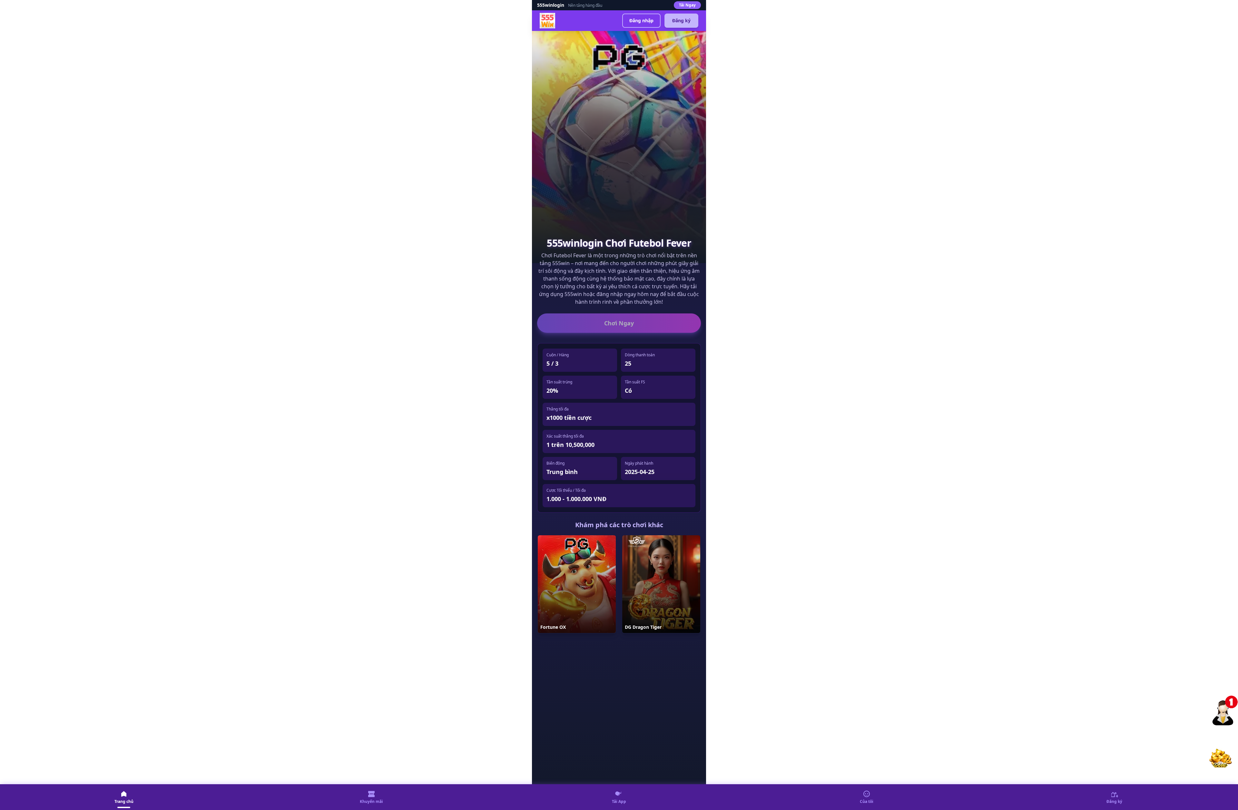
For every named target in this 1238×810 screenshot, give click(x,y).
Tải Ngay (687, 5)
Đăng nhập (641, 20)
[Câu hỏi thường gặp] (1225, 709)
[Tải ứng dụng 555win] (1220, 757)
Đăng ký (681, 20)
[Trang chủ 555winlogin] (547, 20)
